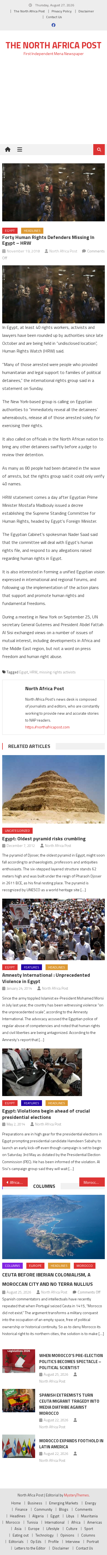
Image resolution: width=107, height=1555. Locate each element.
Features (31, 967)
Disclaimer (86, 11)
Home (16, 1503)
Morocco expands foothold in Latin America (71, 1444)
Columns (44, 1186)
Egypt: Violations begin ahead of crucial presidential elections (46, 1114)
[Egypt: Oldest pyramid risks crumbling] (53, 789)
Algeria (38, 1516)
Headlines (32, 230)
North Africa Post (63, 251)
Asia (18, 1528)
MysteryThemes (76, 1495)
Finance (21, 1509)
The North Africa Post (29, 11)
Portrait (93, 1541)
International (54, 1522)
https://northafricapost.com (47, 727)
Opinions (67, 1535)
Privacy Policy (62, 11)
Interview (73, 1541)
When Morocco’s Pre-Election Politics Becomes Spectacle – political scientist (71, 1361)
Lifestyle (52, 1528)
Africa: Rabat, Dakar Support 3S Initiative (19, 1182)
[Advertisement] (53, 103)
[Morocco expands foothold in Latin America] (18, 1446)
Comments (83, 1509)
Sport (88, 1528)
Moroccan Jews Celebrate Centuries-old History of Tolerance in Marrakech (94, 1182)
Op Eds (35, 1541)
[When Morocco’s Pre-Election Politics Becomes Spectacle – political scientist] (18, 1361)
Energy (90, 1503)
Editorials (16, 1541)
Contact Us (54, 17)
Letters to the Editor (30, 1548)
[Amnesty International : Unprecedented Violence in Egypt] (53, 929)
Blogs (63, 1509)
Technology (44, 1535)
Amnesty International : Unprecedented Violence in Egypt (46, 978)
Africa (75, 1522)
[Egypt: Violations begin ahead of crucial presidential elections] (53, 1072)
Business (35, 1503)
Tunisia (32, 1522)
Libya (70, 1516)
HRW (34, 672)
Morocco (85, 1265)
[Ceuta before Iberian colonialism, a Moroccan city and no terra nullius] (53, 1227)
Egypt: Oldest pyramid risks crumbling (44, 838)
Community (43, 1509)
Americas (94, 1522)
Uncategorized (17, 830)
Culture (71, 1528)
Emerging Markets (63, 1503)
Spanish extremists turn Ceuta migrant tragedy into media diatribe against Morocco (69, 1404)
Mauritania (89, 1516)
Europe (35, 1265)
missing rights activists (57, 672)
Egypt (10, 230)
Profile (53, 1541)
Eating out (21, 1535)
